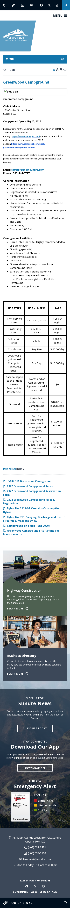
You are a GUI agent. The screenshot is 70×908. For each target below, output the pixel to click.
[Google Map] (5, 5)
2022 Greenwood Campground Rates (30, 486)
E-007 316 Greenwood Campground (29, 481)
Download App (35, 767)
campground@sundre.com (27, 169)
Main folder (9, 469)
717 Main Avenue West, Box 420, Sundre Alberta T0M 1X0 (36, 839)
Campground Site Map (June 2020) (28, 525)
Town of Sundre (16, 35)
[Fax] (23, 5)
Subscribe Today (35, 728)
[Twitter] (49, 5)
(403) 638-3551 (36, 847)
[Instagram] (57, 5)
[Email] (32, 5)
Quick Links (21, 903)
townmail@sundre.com (36, 859)
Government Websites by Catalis (35, 891)
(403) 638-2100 (36, 853)
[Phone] (14, 5)
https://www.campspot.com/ (26, 136)
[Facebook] (41, 5)
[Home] (10, 70)
